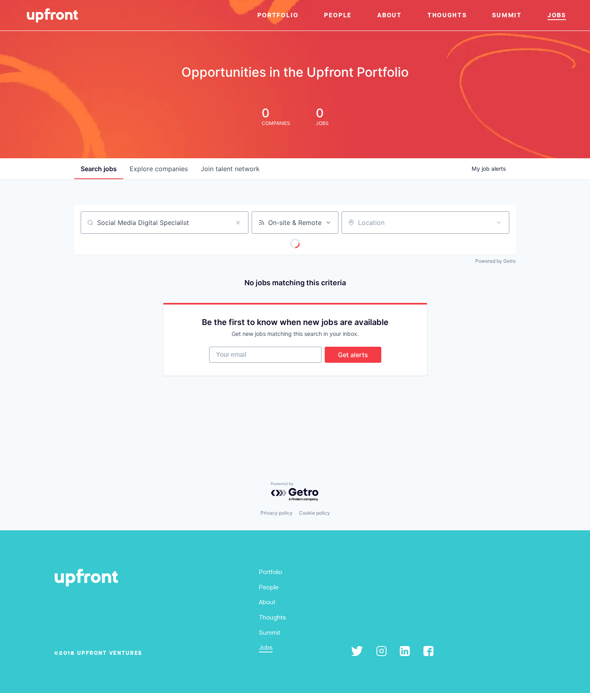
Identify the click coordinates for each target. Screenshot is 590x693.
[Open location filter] (499, 222)
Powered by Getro (495, 261)
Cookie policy (314, 513)
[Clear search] (238, 222)
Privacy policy (276, 513)
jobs (99, 169)
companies (159, 169)
